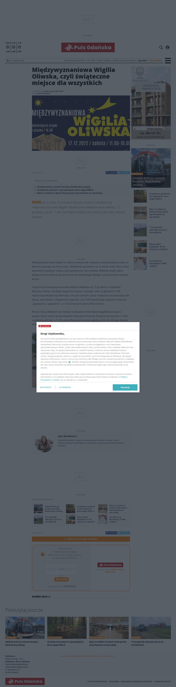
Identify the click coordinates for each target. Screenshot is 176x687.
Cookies (55, 380)
